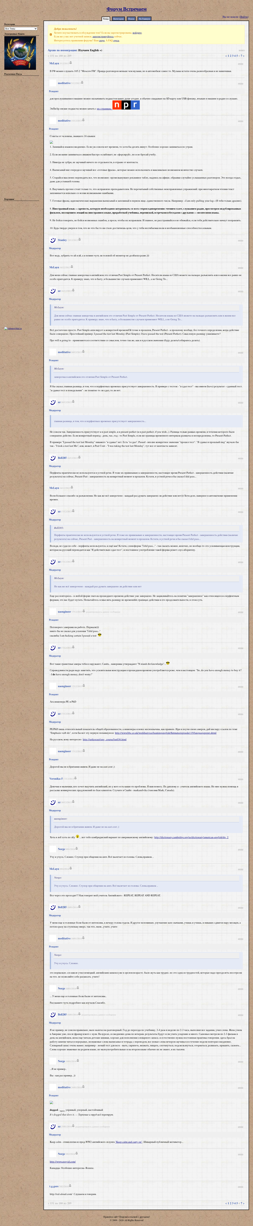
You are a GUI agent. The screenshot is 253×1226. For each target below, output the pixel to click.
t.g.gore (54, 1186)
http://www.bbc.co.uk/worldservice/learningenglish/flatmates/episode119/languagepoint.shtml (165, 733)
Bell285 (62, 458)
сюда (102, 40)
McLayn (54, 63)
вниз (242, 50)
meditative (64, 83)
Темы (106, 18)
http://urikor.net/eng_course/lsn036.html (104, 739)
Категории (118, 18)
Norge (61, 849)
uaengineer (64, 611)
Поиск (131, 18)
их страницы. (104, 108)
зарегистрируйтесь (103, 36)
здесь (116, 40)
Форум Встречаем (127, 8)
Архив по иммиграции (62, 50)
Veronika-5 (56, 778)
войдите (137, 32)
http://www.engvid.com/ (63, 1161)
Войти (244, 17)
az (59, 291)
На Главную (144, 18)
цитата (240, 63)
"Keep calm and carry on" (128, 1142)
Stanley (62, 240)
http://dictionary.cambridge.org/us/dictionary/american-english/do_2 (191, 837)
